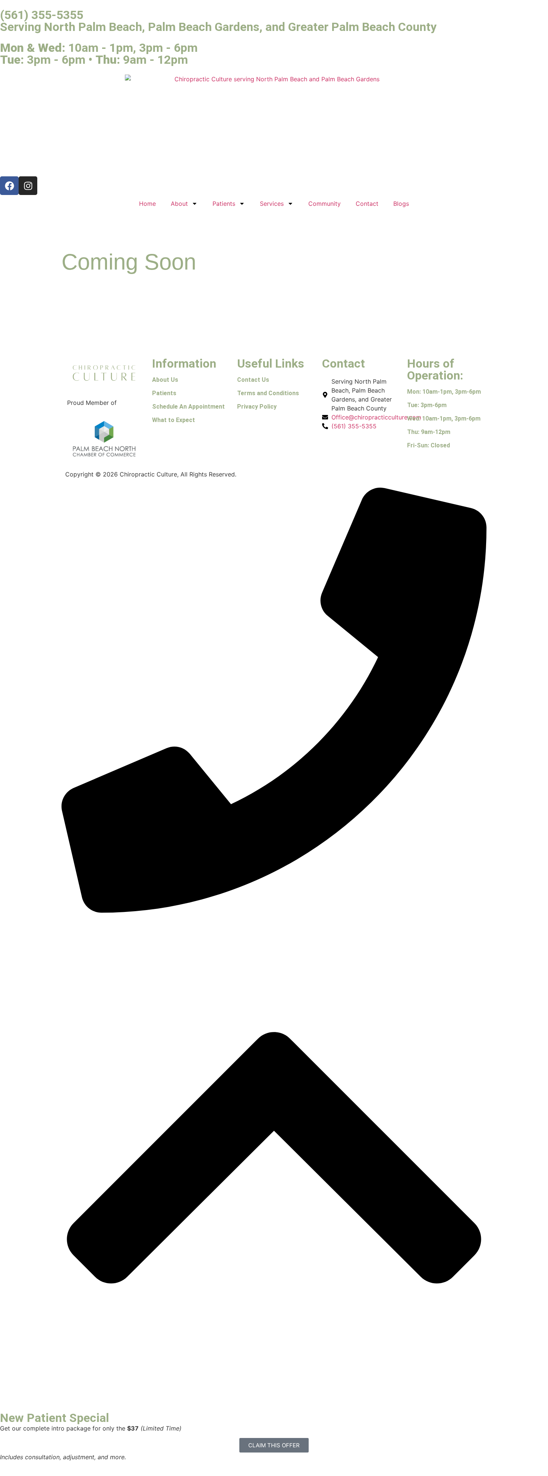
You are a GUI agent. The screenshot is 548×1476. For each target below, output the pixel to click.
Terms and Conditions (268, 393)
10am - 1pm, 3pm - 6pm (99, 48)
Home (147, 203)
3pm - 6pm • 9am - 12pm (94, 60)
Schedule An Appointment (188, 406)
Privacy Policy (257, 406)
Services (272, 203)
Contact (367, 203)
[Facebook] (9, 185)
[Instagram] (28, 185)
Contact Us (253, 379)
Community (324, 203)
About (179, 203)
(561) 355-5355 (41, 15)
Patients (223, 203)
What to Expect (173, 420)
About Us (165, 379)
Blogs (401, 203)
